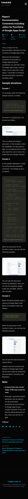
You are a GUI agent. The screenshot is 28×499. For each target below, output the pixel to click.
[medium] (13, 481)
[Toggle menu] (26, 4)
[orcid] (19, 481)
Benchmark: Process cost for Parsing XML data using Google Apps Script (13, 441)
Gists (4, 43)
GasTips (13, 39)
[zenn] (16, 481)
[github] (8, 481)
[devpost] (18, 481)
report (13, 37)
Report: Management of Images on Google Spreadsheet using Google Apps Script (13, 450)
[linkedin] (10, 481)
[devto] (17, 481)
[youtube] (11, 481)
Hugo (23, 486)
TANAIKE (6, 2)
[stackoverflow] (14, 481)
